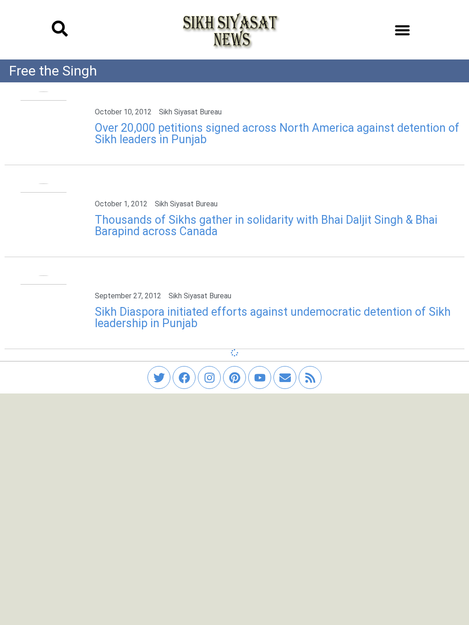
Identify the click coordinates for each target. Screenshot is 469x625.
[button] (402, 30)
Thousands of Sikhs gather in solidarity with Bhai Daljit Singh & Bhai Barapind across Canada (266, 225)
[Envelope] (284, 377)
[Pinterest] (234, 377)
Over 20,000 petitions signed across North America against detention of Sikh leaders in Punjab (277, 133)
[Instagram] (209, 377)
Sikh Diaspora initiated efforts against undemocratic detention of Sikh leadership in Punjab (273, 317)
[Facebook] (184, 377)
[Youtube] (259, 377)
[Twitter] (158, 377)
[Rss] (310, 377)
